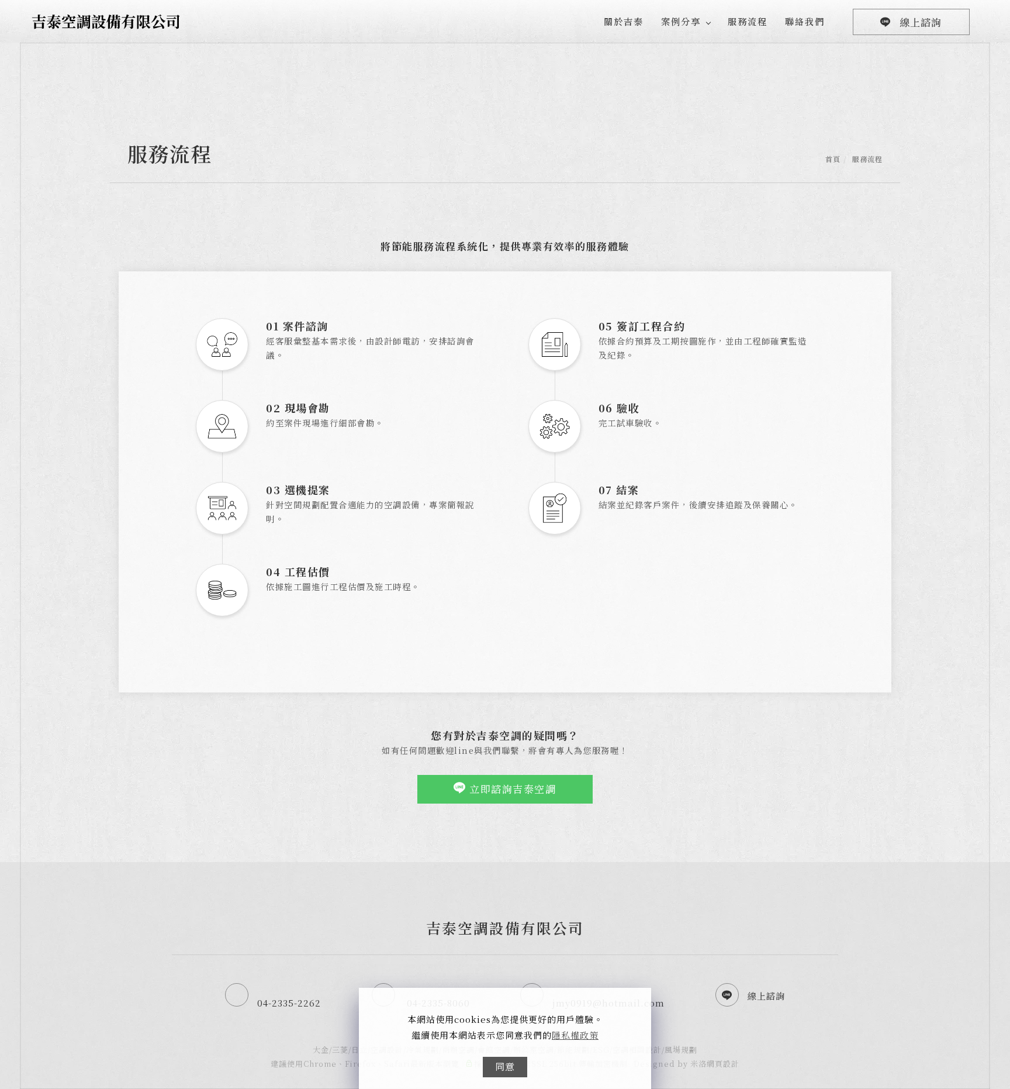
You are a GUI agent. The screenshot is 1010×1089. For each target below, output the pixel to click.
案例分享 (681, 21)
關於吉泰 (624, 21)
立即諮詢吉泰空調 (511, 788)
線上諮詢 (921, 22)
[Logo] (106, 19)
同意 (505, 1066)
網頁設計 (723, 1063)
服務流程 (747, 21)
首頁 (832, 159)
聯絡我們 (805, 21)
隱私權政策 (575, 1035)
